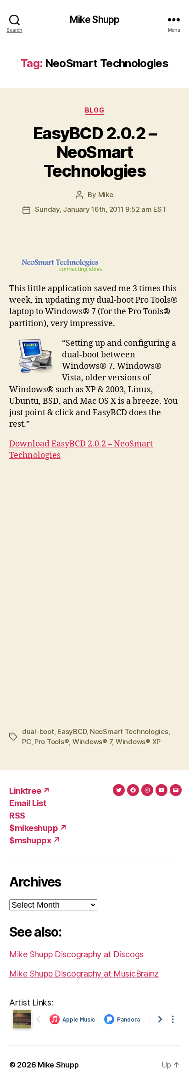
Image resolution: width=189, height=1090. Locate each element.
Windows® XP (138, 741)
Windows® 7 (92, 741)
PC (26, 741)
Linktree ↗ (29, 791)
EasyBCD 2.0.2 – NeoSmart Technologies (94, 152)
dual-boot (38, 731)
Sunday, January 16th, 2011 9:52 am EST (100, 209)
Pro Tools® (51, 741)
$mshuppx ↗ (34, 840)
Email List (27, 803)
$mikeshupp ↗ (38, 828)
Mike (105, 194)
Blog (94, 110)
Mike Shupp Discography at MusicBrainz (84, 973)
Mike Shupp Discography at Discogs (76, 954)
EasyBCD (71, 731)
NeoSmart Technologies (129, 731)
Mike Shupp (94, 19)
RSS (17, 815)
